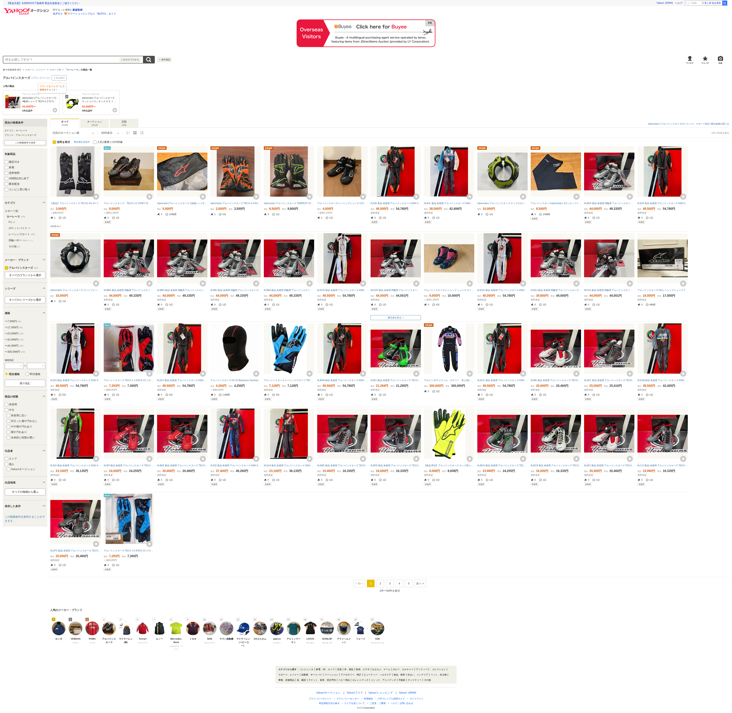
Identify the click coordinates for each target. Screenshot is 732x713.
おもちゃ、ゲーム (381, 669)
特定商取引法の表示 (329, 703)
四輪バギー (21, 240)
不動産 (401, 680)
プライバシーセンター (347, 698)
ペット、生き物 (439, 674)
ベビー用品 (344, 680)
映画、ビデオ (363, 669)
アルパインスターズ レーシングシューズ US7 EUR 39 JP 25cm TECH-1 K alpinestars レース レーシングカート (342, 203)
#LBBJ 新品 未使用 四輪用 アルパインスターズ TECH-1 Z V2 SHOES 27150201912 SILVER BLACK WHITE (235, 290)
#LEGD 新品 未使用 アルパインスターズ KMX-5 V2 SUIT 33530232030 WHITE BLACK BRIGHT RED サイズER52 (342, 290)
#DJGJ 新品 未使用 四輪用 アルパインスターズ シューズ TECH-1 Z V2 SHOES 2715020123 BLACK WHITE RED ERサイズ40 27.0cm (609, 290)
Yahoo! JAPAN (664, 3)
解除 (38, 135)
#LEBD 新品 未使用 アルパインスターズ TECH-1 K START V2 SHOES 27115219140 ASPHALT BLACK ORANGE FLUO (342, 465)
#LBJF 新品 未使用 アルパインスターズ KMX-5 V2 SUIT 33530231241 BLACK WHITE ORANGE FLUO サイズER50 (662, 203)
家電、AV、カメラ (325, 669)
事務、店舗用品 (286, 680)
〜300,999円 (15, 351)
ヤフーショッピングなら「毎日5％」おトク (92, 13)
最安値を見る (394, 317)
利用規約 (368, 698)
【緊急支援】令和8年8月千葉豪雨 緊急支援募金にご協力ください (43, 3)
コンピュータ (306, 669)
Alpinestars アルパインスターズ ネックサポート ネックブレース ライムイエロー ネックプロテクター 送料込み (502, 203)
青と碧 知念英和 (712, 3)
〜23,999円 (14, 333)
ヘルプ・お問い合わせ (401, 703)
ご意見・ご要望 (378, 703)
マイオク (690, 63)
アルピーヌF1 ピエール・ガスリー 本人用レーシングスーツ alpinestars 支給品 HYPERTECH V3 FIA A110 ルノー (449, 380)
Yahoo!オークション (328, 692)
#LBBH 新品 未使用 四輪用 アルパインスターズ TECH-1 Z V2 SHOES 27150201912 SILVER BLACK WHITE (182, 290)
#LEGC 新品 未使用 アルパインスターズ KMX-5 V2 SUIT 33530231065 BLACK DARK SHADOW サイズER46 (502, 380)
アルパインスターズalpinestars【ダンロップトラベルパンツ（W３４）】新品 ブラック (556, 203)
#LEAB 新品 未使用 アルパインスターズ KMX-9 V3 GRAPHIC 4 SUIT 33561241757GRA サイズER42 (662, 380)
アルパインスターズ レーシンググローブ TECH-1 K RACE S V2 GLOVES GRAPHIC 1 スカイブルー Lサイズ (289, 380)
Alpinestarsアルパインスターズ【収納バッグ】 (181, 203)
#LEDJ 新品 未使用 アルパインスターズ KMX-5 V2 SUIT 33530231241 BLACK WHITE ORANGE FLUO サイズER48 (182, 380)
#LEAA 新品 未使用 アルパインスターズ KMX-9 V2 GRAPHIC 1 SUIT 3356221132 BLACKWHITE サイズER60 (289, 465)
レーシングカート (22, 234)
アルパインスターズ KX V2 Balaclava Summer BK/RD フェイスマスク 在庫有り (235, 380)
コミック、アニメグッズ (383, 680)
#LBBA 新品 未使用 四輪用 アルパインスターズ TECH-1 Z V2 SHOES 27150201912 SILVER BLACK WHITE (289, 290)
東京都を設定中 (82, 142)
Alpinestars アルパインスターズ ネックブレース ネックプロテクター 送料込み (75, 290)
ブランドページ (41, 78)
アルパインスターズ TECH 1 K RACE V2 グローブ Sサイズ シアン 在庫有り (129, 550)
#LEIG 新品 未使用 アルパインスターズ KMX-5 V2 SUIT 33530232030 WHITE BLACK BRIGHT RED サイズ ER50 (75, 380)
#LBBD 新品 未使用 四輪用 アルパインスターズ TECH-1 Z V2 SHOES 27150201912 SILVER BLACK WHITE (129, 290)
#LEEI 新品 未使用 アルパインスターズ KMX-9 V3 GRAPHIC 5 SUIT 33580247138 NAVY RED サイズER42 (235, 465)
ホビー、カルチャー (403, 669)
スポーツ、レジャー (35, 69)
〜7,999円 (13, 321)
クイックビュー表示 (141, 132)
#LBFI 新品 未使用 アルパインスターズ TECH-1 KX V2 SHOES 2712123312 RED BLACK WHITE (129, 465)
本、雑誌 (348, 669)
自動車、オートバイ (311, 674)
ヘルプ (678, 3)
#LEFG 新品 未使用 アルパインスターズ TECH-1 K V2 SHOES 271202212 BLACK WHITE (75, 550)
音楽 (339, 669)
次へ (418, 583)
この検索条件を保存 (25, 142)
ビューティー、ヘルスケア (377, 674)
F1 (12, 222)
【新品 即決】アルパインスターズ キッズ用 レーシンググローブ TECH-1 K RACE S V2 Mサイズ (449, 465)
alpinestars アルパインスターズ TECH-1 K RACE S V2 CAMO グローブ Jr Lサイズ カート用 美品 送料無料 (235, 203)
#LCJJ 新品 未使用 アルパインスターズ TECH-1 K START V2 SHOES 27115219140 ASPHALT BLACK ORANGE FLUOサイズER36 (662, 465)
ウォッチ (705, 63)
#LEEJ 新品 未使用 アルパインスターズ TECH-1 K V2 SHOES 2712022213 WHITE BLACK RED (609, 465)
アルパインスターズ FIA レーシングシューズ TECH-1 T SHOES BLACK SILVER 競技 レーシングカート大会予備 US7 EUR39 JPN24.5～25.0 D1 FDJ (662, 290)
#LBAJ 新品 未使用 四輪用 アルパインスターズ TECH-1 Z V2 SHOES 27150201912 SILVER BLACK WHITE (556, 290)
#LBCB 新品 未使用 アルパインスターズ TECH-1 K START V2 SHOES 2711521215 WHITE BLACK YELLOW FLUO (556, 465)
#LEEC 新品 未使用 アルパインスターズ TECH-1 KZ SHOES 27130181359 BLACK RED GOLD (609, 380)
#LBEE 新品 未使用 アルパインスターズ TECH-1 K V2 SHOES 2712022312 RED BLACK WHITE (182, 465)
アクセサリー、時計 (351, 674)
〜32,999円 (14, 339)
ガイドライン (416, 698)
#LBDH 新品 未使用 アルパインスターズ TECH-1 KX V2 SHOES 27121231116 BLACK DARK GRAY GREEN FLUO (502, 465)
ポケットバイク (19, 228)
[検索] (724, 3)
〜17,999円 (13, 327)
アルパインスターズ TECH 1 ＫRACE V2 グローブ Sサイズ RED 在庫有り (129, 380)
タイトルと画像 (128, 132)
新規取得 (78, 9)
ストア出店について (354, 703)
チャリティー (414, 680)
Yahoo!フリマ (355, 692)
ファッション (331, 674)
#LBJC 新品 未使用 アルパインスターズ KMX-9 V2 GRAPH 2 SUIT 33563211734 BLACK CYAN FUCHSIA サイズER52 (449, 203)
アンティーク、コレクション (431, 669)
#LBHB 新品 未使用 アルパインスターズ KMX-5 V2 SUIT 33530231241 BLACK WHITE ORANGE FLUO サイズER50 (342, 380)
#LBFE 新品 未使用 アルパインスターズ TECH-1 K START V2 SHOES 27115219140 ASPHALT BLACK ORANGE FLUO (396, 465)
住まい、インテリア (418, 674)
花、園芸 (301, 680)
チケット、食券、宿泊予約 (322, 680)
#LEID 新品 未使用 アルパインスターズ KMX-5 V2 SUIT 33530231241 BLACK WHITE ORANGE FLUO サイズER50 (396, 203)
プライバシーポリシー (320, 698)
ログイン (58, 13)
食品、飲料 (399, 674)
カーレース (72, 69)
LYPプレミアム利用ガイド (391, 698)
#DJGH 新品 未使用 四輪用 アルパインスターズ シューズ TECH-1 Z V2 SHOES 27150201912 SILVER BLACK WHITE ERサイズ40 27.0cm (396, 290)
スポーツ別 (55, 69)
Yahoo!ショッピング (380, 692)
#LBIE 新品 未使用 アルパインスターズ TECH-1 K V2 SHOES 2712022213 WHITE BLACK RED (556, 380)
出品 (720, 63)
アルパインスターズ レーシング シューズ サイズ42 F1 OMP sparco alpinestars (449, 290)
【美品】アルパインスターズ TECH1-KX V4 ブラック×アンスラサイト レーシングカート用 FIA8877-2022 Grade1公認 (75, 203)
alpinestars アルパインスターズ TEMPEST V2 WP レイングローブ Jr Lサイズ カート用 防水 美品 (289, 203)
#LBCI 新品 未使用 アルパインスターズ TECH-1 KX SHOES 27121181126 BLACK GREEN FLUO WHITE (396, 380)
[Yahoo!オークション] (27, 9)
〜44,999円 (14, 345)
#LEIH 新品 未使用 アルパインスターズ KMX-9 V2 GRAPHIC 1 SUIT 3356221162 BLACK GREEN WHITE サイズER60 (75, 465)
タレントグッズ (360, 680)
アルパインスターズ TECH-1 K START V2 (126, 203)
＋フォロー (59, 78)
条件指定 (164, 59)
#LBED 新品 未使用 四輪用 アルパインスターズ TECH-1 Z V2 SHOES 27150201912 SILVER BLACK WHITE (609, 203)
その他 (14, 246)
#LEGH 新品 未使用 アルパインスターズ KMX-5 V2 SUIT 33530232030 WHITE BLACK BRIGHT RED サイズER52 (502, 290)
